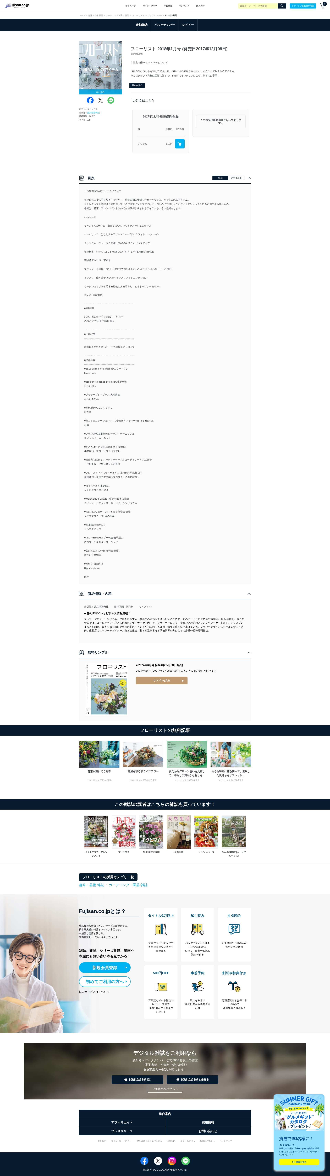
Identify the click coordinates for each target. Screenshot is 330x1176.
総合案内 (165, 1114)
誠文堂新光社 (93, 112)
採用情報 (208, 1122)
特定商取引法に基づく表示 (149, 1141)
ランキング (184, 6)
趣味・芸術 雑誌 (95, 15)
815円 (169, 143)
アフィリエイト (122, 1122)
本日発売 (168, 6)
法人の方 (200, 6)
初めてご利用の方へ (105, 981)
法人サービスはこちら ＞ (94, 991)
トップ (82, 15)
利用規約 (102, 1141)
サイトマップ (226, 1141)
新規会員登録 (104, 967)
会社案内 (171, 1141)
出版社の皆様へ (187, 1141)
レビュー (188, 24)
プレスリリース (122, 1131)
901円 (169, 129)
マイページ (130, 6)
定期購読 (142, 24)
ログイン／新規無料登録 (303, 6)
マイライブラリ (150, 6)
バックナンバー (154, 15)
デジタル (142, 143)
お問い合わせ (208, 1131)
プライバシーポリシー (121, 1141)
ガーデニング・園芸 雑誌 (117, 15)
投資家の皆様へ (207, 1141)
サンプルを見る (161, 680)
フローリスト (138, 15)
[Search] (282, 6)
